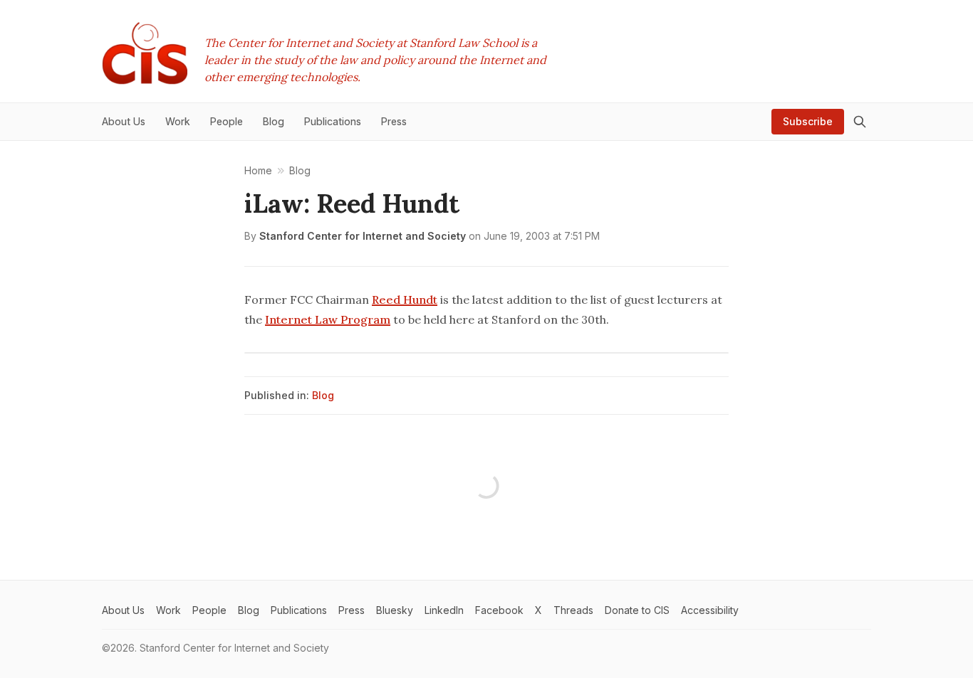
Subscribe (808, 121)
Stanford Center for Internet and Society (362, 236)
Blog (323, 395)
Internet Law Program (327, 319)
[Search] (859, 121)
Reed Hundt (404, 299)
